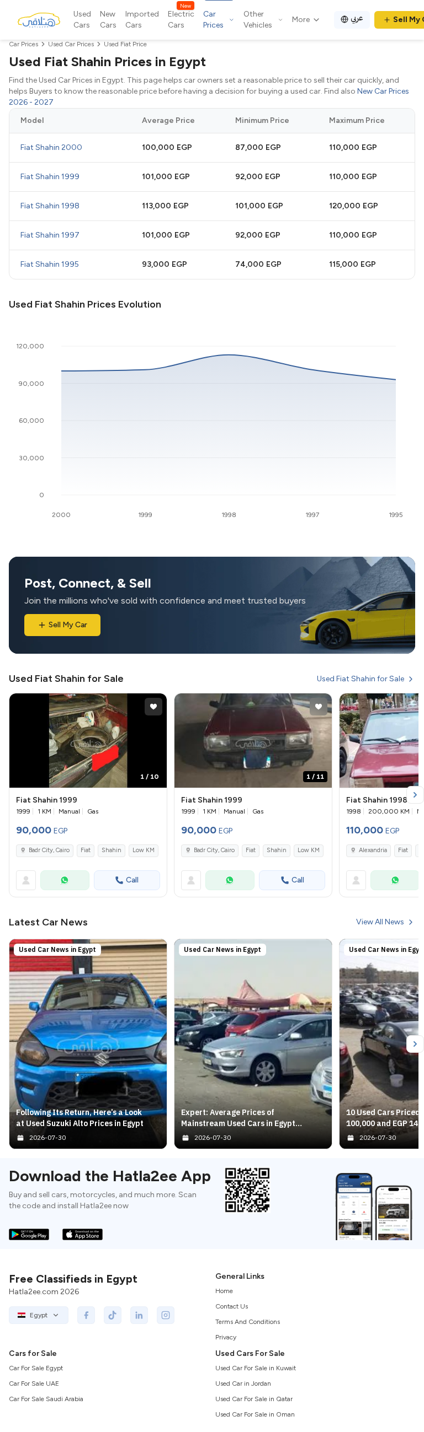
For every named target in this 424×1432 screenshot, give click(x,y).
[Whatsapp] (64, 880)
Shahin (111, 850)
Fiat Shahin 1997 (50, 235)
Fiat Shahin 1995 (49, 264)
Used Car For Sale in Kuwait (255, 1368)
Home (224, 1291)
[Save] (153, 706)
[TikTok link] (112, 1315)
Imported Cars (142, 19)
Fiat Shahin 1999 (50, 176)
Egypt (38, 1315)
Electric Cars (181, 19)
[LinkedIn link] (139, 1315)
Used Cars (82, 19)
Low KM (143, 850)
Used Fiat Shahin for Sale (360, 678)
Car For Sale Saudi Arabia (46, 1399)
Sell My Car (68, 624)
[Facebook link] (86, 1315)
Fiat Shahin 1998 (50, 206)
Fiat (86, 850)
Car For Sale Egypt (36, 1368)
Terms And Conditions (247, 1322)
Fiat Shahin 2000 (51, 147)
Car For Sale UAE (34, 1383)
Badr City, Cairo (49, 850)
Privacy (225, 1337)
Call (132, 880)
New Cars (108, 19)
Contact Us (231, 1306)
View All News (380, 922)
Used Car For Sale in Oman (255, 1414)
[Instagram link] (165, 1315)
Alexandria (373, 850)
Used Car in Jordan (243, 1383)
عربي (357, 18)
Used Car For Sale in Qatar (254, 1399)
